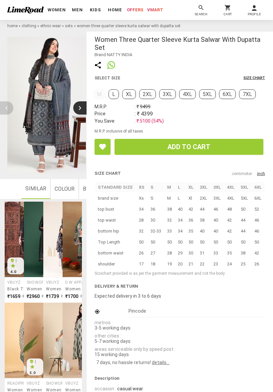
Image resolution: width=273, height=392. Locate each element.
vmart (155, 9)
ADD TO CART (188, 147)
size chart (254, 78)
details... (160, 362)
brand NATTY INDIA (113, 54)
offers (135, 9)
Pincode (137, 311)
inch (261, 173)
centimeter (242, 173)
